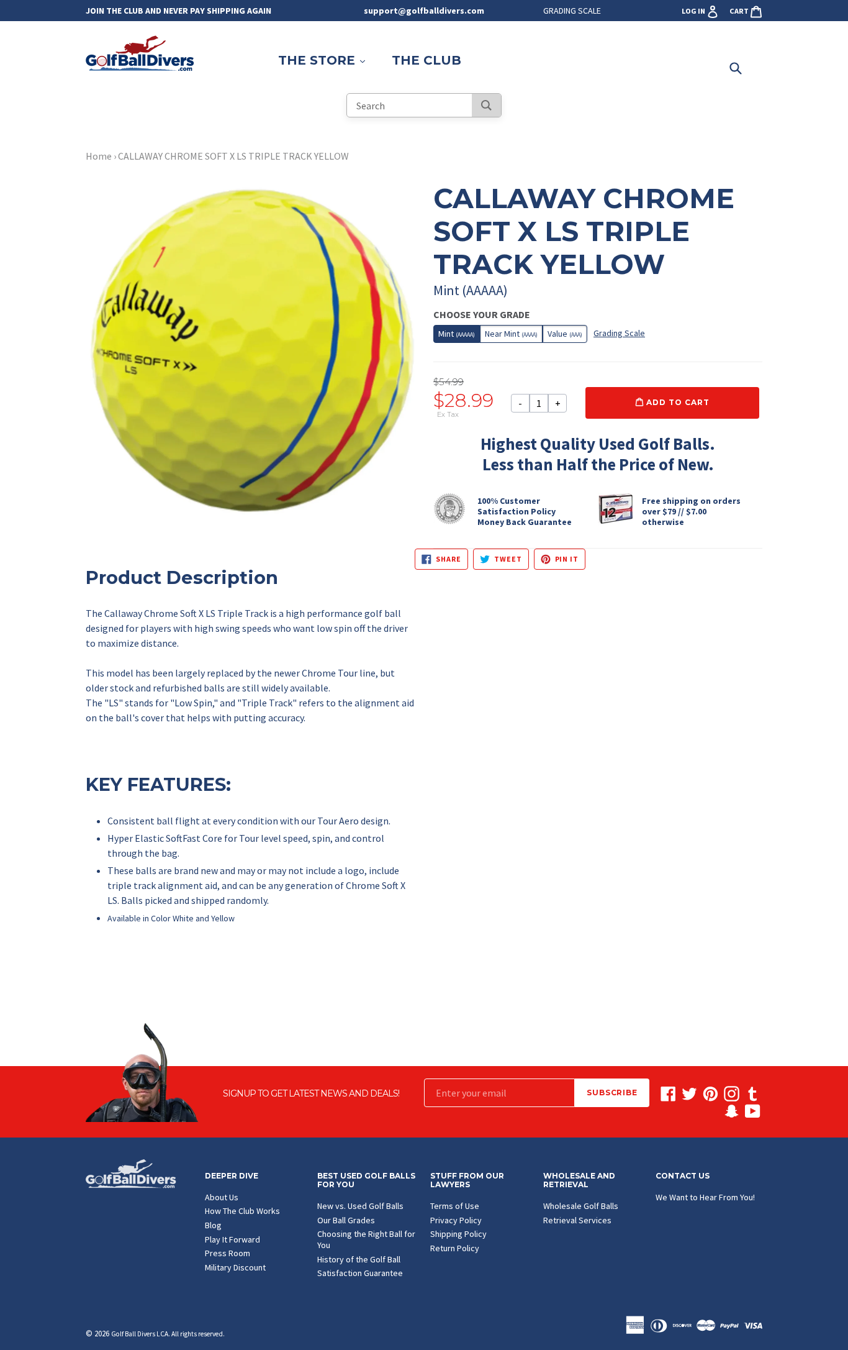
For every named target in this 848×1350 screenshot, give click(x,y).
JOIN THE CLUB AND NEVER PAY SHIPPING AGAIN (178, 10)
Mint (456, 333)
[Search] (486, 105)
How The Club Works (242, 1210)
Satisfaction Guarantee (360, 1273)
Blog (213, 1225)
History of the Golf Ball (358, 1259)
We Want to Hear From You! (705, 1197)
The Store (327, 60)
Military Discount (235, 1267)
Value (565, 333)
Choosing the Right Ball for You (366, 1239)
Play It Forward (232, 1239)
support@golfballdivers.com (424, 10)
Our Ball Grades (346, 1220)
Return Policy (454, 1248)
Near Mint (511, 333)
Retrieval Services (577, 1220)
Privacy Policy (456, 1220)
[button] (250, 701)
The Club (426, 60)
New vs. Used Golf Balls (360, 1205)
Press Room (227, 1253)
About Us (221, 1197)
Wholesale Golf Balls (580, 1205)
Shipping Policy (458, 1233)
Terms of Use (454, 1205)
